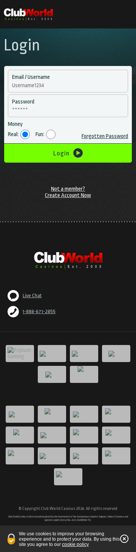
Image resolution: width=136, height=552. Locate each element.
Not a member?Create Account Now (68, 192)
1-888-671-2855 (39, 311)
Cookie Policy (75, 544)
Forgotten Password (105, 136)
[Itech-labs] (84, 374)
